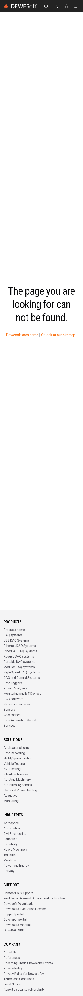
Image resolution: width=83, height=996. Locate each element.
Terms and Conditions (19, 979)
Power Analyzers (15, 688)
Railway (9, 871)
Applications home (17, 747)
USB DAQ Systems (17, 640)
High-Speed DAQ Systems (22, 672)
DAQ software (13, 699)
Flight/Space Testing (18, 758)
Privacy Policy (13, 968)
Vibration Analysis (16, 774)
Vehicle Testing (14, 763)
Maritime (10, 860)
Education (10, 839)
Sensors (9, 709)
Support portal (14, 914)
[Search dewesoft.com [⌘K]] (56, 6)
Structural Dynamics (18, 785)
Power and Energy (16, 865)
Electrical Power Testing (20, 790)
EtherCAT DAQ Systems (20, 651)
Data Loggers (13, 683)
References (12, 957)
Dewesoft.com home (22, 335)
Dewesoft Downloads (18, 903)
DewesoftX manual (17, 925)
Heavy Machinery (15, 849)
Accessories (12, 715)
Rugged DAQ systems (19, 656)
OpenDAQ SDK (14, 930)
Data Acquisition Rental (20, 720)
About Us (10, 952)
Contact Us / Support (18, 893)
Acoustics (10, 795)
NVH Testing (12, 769)
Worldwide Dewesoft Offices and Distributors (35, 898)
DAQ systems (13, 635)
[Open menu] (75, 6)
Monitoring (11, 801)
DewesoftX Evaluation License (25, 909)
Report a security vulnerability (24, 989)
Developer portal (15, 919)
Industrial (10, 855)
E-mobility (10, 844)
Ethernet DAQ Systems (20, 646)
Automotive (12, 828)
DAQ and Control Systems (22, 677)
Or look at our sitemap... (59, 335)
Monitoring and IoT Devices (22, 693)
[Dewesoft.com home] (20, 6)
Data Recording (14, 753)
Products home (14, 630)
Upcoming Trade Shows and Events (28, 963)
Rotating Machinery (17, 779)
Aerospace (11, 823)
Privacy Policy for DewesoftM (24, 973)
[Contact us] (46, 6)
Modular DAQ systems (19, 667)
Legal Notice (12, 984)
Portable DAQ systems (19, 661)
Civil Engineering (15, 833)
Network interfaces (17, 704)
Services (9, 725)
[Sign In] (66, 6)
